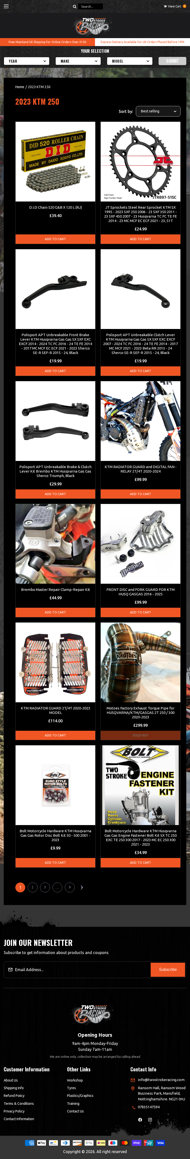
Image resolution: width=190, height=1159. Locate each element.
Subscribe (168, 969)
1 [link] (20, 887)
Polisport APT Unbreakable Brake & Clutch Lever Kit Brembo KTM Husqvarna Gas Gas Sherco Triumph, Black (55, 471)
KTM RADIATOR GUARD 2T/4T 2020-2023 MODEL (55, 710)
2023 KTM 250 (39, 87)
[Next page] (82, 887)
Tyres (71, 1088)
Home (19, 87)
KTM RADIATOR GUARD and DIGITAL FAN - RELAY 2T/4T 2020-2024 (141, 469)
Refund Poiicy (14, 1096)
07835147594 (149, 1107)
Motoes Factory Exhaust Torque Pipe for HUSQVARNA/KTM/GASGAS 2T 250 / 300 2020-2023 (140, 712)
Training (73, 1104)
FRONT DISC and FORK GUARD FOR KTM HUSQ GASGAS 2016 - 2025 (140, 591)
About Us (11, 1080)
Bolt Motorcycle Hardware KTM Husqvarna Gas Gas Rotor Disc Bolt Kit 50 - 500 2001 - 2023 (55, 835)
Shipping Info (14, 1088)
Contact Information (19, 1119)
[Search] (74, 6)
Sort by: (126, 111)
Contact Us (75, 1111)
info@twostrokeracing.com (161, 1080)
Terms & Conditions (19, 1104)
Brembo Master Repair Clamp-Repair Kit (55, 589)
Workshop (75, 1080)
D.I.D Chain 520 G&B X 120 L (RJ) (55, 207)
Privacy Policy (14, 1111)
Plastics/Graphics (80, 1096)
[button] (6, 6)
